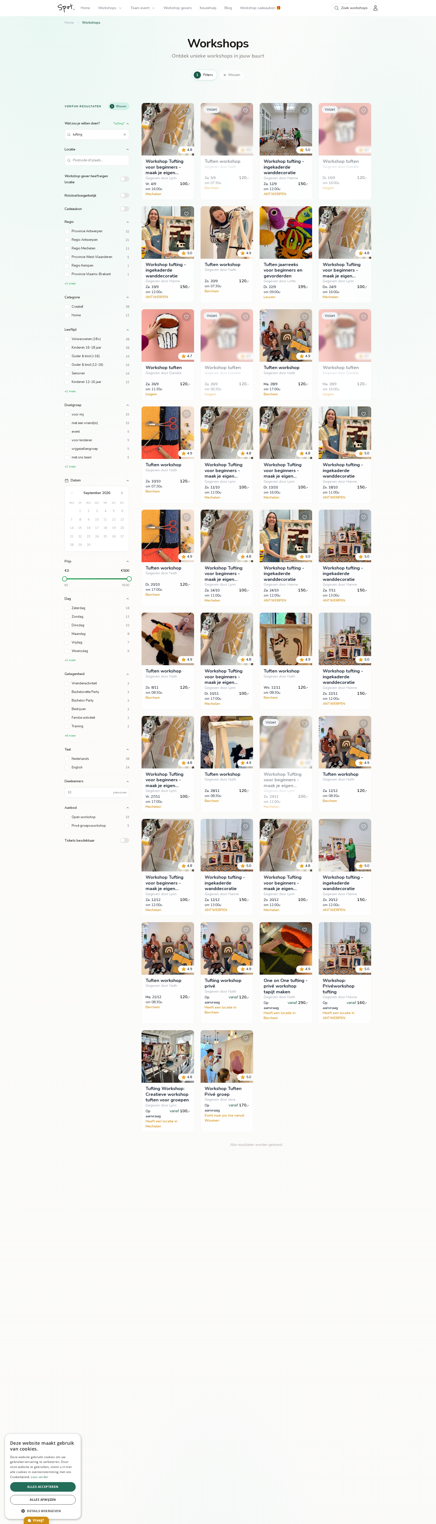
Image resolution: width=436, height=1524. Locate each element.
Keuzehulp (208, 8)
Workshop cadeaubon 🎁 (260, 8)
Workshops (107, 8)
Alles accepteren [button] (42, 1487)
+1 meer (70, 283)
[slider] (64, 578)
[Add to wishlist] (186, 110)
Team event (139, 8)
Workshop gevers (178, 8)
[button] (43, 1511)
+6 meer (70, 736)
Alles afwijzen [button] (43, 1499)
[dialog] (43, 1476)
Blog (228, 8)
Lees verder (39, 1477)
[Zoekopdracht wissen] (125, 135)
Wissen (234, 74)
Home (85, 8)
